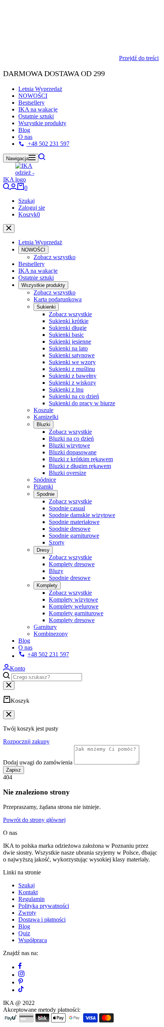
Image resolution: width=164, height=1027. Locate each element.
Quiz (24, 933)
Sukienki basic (66, 334)
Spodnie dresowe (69, 528)
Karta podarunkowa (58, 299)
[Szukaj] (42, 158)
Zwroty (27, 912)
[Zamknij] (8, 228)
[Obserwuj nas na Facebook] (20, 967)
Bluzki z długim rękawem (80, 466)
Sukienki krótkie (68, 321)
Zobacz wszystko (55, 257)
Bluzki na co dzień (71, 438)
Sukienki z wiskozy (72, 382)
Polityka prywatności (43, 906)
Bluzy (56, 571)
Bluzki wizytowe (69, 445)
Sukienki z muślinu (72, 369)
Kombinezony (51, 634)
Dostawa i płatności (42, 919)
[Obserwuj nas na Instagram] (21, 974)
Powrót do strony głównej (34, 820)
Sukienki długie (68, 328)
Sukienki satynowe (72, 355)
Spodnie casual (67, 508)
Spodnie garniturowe (74, 535)
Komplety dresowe (72, 564)
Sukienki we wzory (72, 362)
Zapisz (13, 770)
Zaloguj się (31, 207)
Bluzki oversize (67, 473)
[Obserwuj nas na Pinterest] (20, 982)
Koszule (43, 410)
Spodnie (46, 494)
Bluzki (43, 424)
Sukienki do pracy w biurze (82, 403)
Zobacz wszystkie (70, 314)
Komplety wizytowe (73, 599)
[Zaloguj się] (13, 188)
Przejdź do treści (139, 58)
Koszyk (29, 214)
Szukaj (26, 200)
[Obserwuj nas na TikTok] (21, 990)
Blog (24, 130)
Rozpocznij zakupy (26, 741)
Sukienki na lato (68, 348)
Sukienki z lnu (66, 389)
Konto (17, 668)
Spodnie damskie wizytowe (82, 515)
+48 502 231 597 (47, 143)
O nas (25, 137)
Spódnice (45, 479)
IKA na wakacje (38, 109)
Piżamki (43, 486)
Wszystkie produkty (42, 123)
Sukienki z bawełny (72, 376)
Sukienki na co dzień (74, 396)
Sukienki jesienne (70, 341)
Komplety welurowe (73, 606)
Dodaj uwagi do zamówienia (37, 762)
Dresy (43, 550)
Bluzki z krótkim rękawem (81, 459)
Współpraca (32, 940)
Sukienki (46, 307)
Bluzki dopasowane (72, 452)
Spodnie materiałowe (74, 522)
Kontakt (28, 892)
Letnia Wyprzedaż (40, 89)
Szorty (56, 542)
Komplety (47, 585)
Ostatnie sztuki (36, 116)
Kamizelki (46, 417)
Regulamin (31, 899)
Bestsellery (31, 102)
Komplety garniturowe (76, 613)
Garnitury (45, 627)
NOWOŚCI (32, 95)
